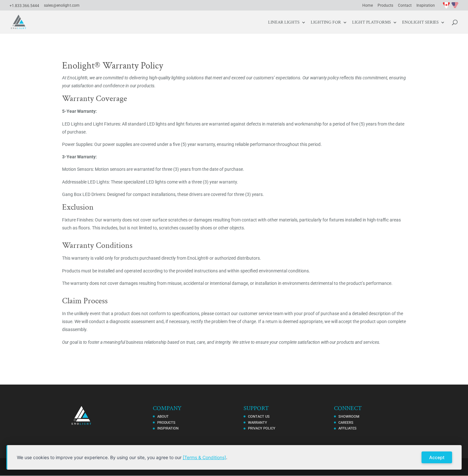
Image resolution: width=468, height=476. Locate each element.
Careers (345, 423)
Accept (436, 457)
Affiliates (347, 428)
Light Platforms (371, 22)
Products (385, 6)
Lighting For (326, 22)
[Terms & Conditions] (204, 457)
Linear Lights (284, 22)
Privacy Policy (261, 428)
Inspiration (425, 6)
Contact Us (259, 417)
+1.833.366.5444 (24, 6)
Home (367, 6)
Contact (405, 6)
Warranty (257, 423)
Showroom (348, 417)
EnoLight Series (420, 22)
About (163, 417)
